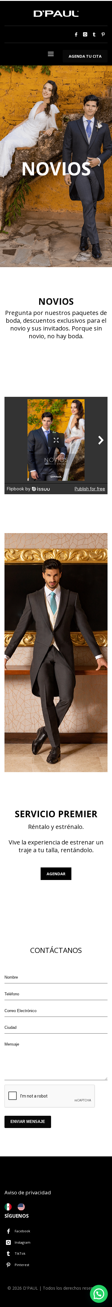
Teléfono (11, 994)
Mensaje (11, 1044)
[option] (23, 1206)
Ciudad (10, 1027)
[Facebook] (76, 34)
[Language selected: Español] (17, 1207)
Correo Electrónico (20, 1010)
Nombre (11, 977)
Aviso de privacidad (27, 1192)
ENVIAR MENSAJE (27, 1121)
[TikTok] (94, 34)
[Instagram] (85, 34)
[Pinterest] (103, 34)
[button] (99, 1294)
